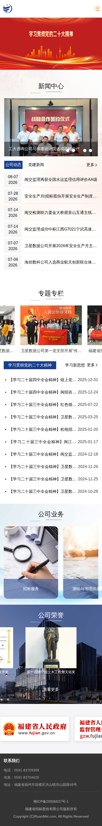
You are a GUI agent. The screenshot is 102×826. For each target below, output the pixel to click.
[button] (67, 150)
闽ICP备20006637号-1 (51, 801)
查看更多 (51, 689)
